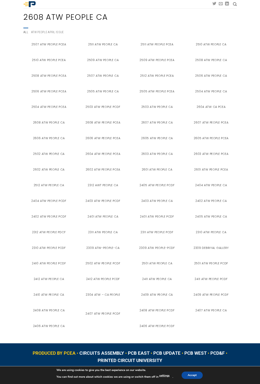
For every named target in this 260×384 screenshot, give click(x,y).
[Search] (235, 4)
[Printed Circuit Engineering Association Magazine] (35, 4)
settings (164, 375)
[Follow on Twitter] (214, 4)
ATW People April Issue (47, 32)
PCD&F (217, 353)
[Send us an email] (221, 4)
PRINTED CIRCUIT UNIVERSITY (130, 360)
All (25, 32)
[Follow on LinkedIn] (227, 4)
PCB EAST (139, 353)
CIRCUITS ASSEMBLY (101, 353)
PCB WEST (195, 353)
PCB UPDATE (167, 353)
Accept (192, 375)
